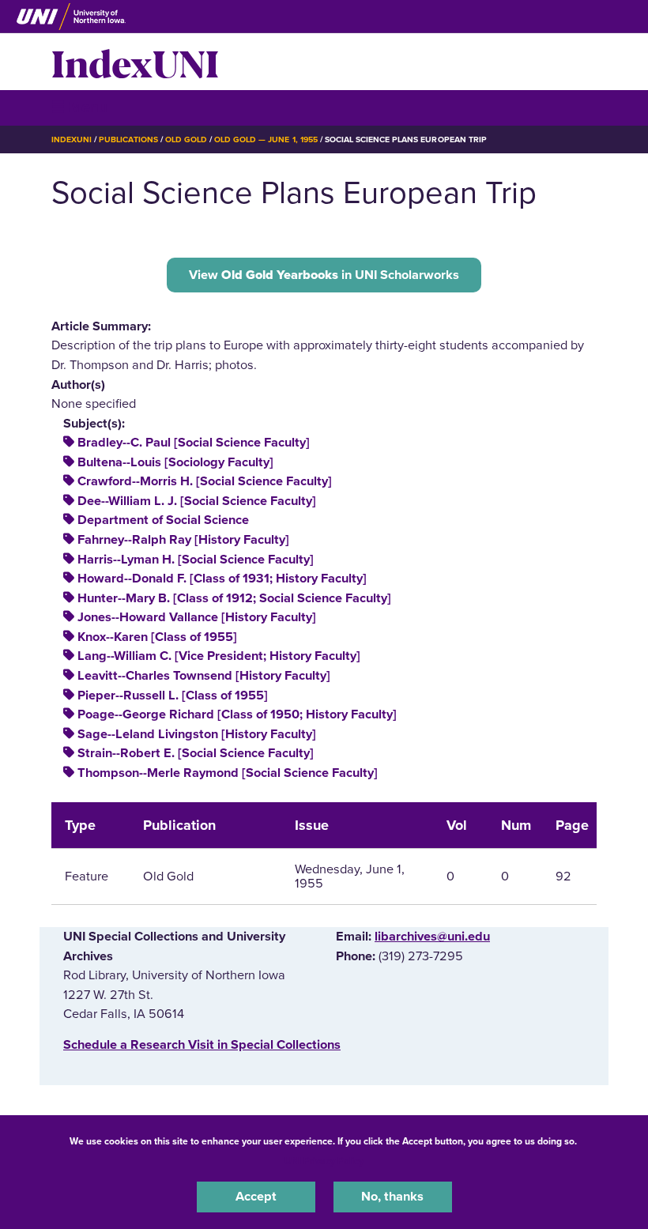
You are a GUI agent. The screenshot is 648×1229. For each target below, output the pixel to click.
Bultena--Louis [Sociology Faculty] (175, 462)
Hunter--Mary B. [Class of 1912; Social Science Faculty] (234, 598)
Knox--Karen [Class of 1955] (157, 637)
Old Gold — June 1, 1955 (266, 139)
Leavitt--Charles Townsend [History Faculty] (203, 676)
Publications (128, 139)
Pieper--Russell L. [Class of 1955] (172, 695)
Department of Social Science (163, 520)
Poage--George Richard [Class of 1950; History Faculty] (237, 714)
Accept (256, 1196)
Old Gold (186, 139)
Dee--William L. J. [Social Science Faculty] (196, 501)
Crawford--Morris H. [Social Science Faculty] (204, 481)
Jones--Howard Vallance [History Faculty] (196, 617)
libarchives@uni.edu (432, 936)
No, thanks (392, 1196)
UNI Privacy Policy (324, 1161)
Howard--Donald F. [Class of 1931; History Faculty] (222, 578)
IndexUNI (135, 62)
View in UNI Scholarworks (324, 275)
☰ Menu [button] (79, 107)
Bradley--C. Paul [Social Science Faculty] (193, 443)
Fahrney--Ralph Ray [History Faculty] (183, 540)
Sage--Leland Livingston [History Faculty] (196, 734)
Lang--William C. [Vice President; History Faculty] (218, 656)
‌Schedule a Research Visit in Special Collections (202, 1045)
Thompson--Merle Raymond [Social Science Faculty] (227, 773)
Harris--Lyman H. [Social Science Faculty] (195, 559)
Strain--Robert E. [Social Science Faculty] (195, 753)
